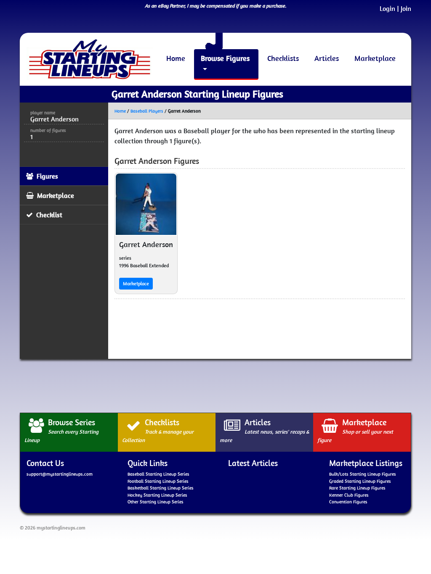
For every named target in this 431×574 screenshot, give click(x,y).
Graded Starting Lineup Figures (360, 481)
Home (175, 58)
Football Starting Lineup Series (158, 481)
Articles (326, 58)
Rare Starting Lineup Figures (357, 488)
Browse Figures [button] (225, 58)
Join (406, 8)
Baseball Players (146, 111)
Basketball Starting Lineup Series (161, 488)
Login (387, 8)
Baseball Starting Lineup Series (158, 474)
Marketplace (375, 58)
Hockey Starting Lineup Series (157, 495)
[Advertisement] (215, 384)
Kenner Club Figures (349, 495)
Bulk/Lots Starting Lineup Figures (362, 474)
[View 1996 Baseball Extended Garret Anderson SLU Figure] (146, 204)
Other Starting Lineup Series (156, 502)
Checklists (283, 58)
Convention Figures (348, 502)
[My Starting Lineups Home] (90, 59)
